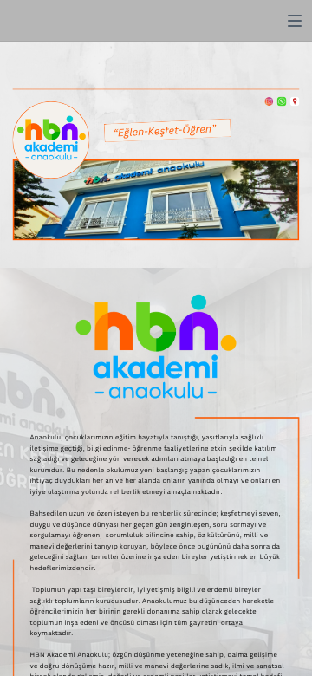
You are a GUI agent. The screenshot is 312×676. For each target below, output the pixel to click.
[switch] (294, 20)
